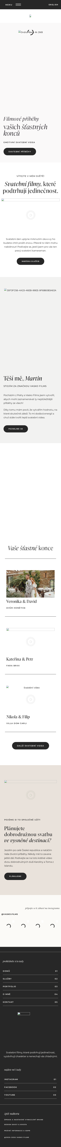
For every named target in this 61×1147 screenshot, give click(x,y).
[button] (30, 215)
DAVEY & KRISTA (20, 1124)
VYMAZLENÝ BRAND (34, 1119)
